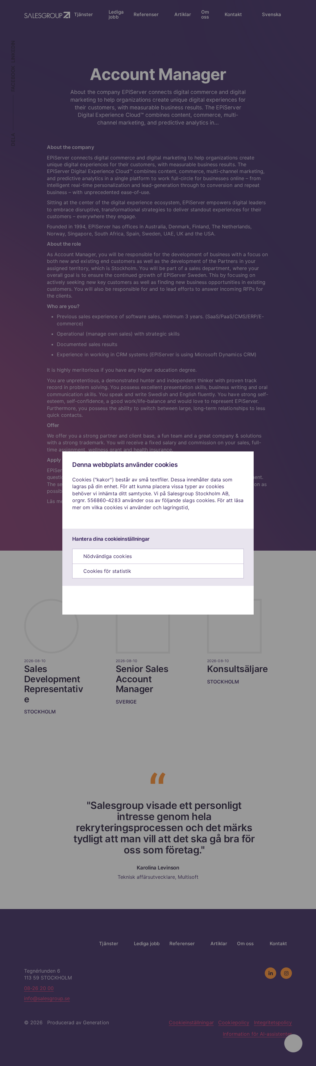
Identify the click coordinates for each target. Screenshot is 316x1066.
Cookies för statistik (106, 571)
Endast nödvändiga (101, 600)
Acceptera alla (155, 600)
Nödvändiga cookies (107, 556)
